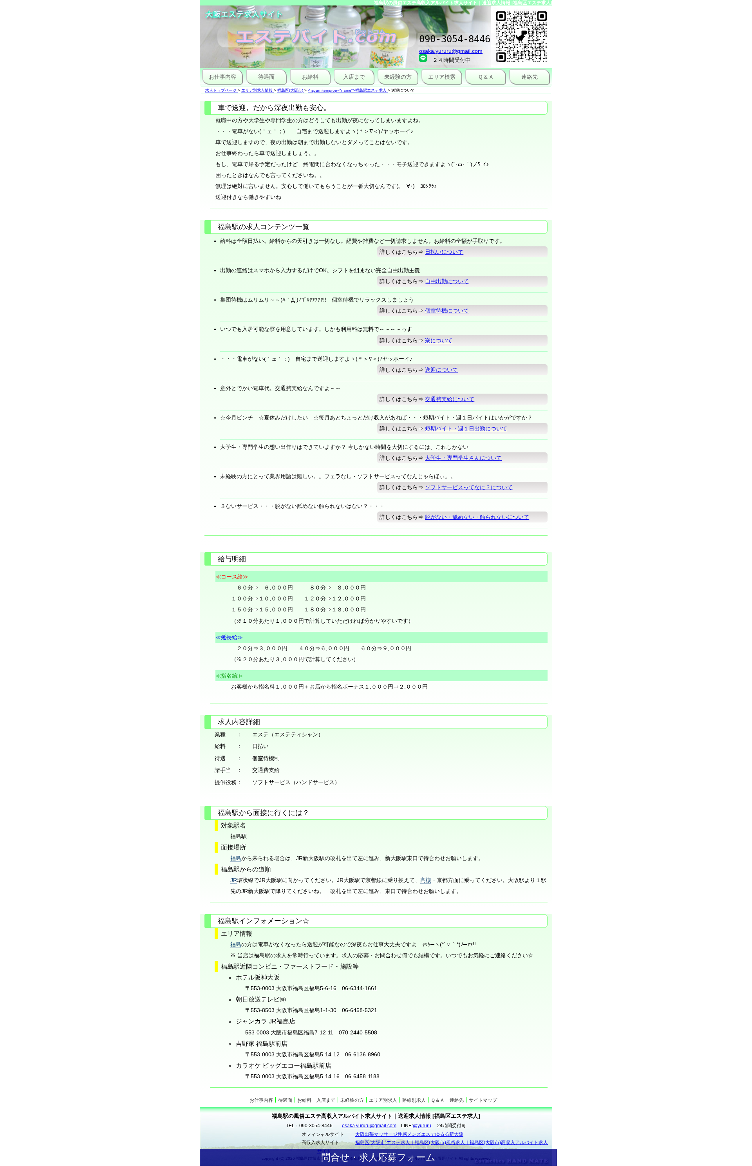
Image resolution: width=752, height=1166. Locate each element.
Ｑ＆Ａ (486, 77)
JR (233, 880)
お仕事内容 (222, 77)
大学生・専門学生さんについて (463, 458)
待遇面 (266, 77)
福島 (235, 858)
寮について (438, 340)
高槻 (425, 880)
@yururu (422, 1125)
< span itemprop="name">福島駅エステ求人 (347, 90)
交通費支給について (449, 399)
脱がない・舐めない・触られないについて (477, 517)
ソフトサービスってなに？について (469, 487)
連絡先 (529, 77)
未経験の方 (398, 77)
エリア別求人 (383, 1100)
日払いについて (444, 252)
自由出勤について (447, 281)
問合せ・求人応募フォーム (378, 1157)
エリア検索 (442, 77)
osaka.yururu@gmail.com (451, 51)
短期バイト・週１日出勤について (466, 428)
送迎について (441, 370)
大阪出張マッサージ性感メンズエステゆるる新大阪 (409, 1134)
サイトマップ (483, 1100)
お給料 (310, 77)
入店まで (354, 77)
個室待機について (447, 310)
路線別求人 (414, 1100)
